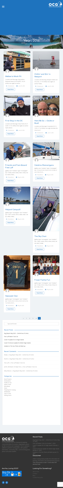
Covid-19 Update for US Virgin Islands (14, 339)
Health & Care (8, 382)
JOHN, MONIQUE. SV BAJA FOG (12, 367)
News (5, 388)
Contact (35, 473)
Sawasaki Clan (11, 296)
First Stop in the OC (14, 121)
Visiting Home (7, 395)
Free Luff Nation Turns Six (11, 336)
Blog (34, 475)
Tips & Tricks (7, 393)
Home (26, 44)
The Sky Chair (40, 236)
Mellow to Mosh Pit (13, 76)
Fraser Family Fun (42, 280)
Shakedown (11, 86)
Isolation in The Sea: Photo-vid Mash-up (14, 346)
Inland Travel (7, 384)
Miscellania (11, 177)
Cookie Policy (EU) (38, 477)
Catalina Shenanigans (44, 165)
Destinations (7, 381)
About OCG (36, 471)
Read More (10, 89)
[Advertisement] (31, 21)
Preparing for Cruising (10, 390)
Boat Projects (7, 379)
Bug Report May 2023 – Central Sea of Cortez (16, 333)
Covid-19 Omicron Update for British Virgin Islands (17, 343)
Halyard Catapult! (13, 210)
